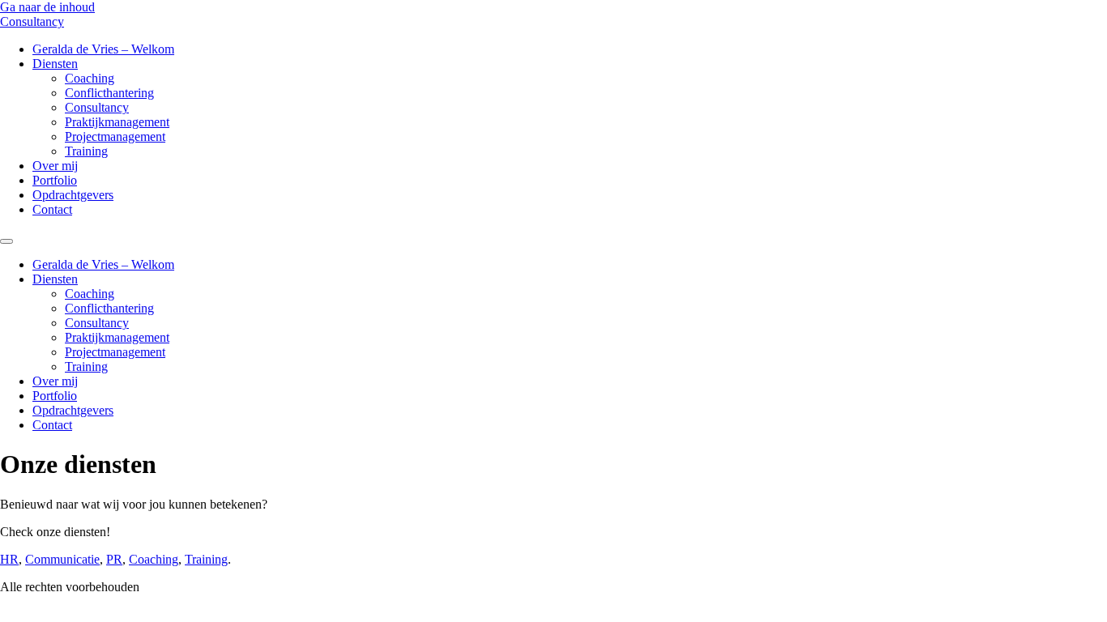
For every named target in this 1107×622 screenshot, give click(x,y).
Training (86, 151)
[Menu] (6, 241)
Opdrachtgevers (72, 195)
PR (114, 559)
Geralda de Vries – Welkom (103, 49)
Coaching (89, 78)
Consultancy (32, 21)
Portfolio (54, 180)
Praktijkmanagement (117, 122)
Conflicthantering (109, 93)
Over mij (55, 166)
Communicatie (62, 559)
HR (9, 559)
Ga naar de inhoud (47, 7)
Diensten (55, 63)
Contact (52, 209)
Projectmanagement (115, 136)
